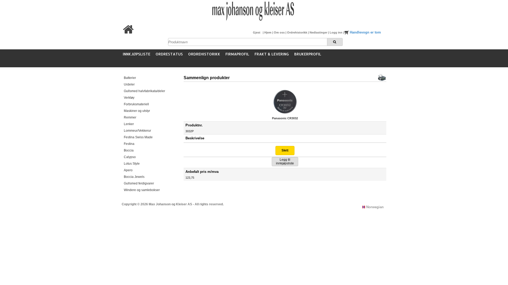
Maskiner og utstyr (137, 111)
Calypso (130, 157)
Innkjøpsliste (136, 54)
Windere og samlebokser (142, 190)
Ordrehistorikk (297, 32)
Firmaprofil (237, 54)
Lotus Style (132, 163)
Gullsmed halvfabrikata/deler (144, 91)
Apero (128, 170)
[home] (128, 32)
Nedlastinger (319, 32)
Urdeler (129, 84)
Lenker (129, 124)
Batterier (130, 78)
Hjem (268, 32)
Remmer (130, 117)
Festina (129, 144)
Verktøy (129, 97)
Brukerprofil (307, 54)
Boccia (129, 150)
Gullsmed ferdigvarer (139, 183)
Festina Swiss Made (138, 137)
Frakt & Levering (272, 54)
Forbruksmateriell (136, 104)
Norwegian (374, 207)
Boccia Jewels (134, 177)
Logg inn (336, 32)
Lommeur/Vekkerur (137, 130)
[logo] (253, 20)
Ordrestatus (169, 54)
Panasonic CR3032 (285, 118)
